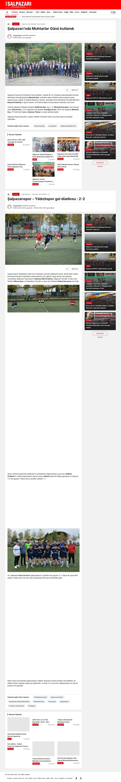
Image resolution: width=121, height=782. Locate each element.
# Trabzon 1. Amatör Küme (16, 706)
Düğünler (89, 54)
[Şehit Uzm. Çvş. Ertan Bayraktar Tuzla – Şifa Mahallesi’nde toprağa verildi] (43, 728)
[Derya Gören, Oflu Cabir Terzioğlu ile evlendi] (18, 149)
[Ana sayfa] (7, 12)
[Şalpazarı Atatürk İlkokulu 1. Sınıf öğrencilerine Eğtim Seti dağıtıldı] (43, 149)
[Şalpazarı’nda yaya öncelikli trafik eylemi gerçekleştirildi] (68, 149)
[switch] (113, 12)
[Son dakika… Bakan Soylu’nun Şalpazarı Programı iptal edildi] (18, 753)
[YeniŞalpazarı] (18, 4)
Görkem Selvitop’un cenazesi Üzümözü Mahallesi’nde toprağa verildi (98, 154)
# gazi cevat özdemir (57, 697)
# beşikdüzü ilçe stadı (40, 697)
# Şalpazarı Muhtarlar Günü (68, 126)
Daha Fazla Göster (100, 163)
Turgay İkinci (17, 35)
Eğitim (88, 95)
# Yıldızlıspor (31, 706)
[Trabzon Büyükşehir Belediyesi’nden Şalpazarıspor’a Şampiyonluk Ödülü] (68, 728)
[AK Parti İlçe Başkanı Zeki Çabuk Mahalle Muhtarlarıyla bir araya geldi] (68, 753)
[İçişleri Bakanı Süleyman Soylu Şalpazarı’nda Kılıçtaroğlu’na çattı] (18, 173)
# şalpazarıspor (64, 701)
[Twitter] (81, 778)
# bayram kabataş (39, 126)
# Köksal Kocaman (39, 701)
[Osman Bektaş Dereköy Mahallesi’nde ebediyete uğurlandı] (43, 753)
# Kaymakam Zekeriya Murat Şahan (19, 701)
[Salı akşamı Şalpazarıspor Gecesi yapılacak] (18, 728)
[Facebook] (76, 778)
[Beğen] (67, 90)
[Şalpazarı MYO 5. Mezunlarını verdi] (100, 91)
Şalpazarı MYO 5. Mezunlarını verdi (99, 98)
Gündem (89, 73)
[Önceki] (18, 17)
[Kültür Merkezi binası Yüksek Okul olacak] (68, 173)
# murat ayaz (52, 701)
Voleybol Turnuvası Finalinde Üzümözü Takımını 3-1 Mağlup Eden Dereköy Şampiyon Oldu (99, 115)
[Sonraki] (20, 17)
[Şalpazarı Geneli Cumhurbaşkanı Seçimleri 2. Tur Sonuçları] (43, 173)
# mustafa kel (52, 126)
